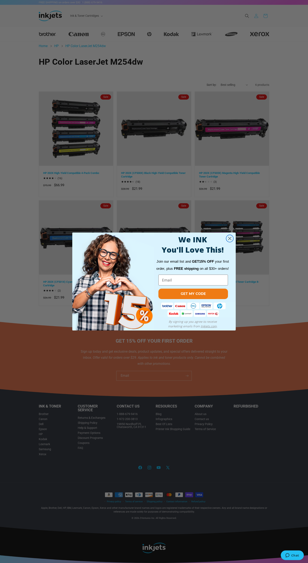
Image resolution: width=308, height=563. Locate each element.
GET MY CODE (193, 294)
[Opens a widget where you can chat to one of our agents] (292, 555)
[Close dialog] (229, 238)
